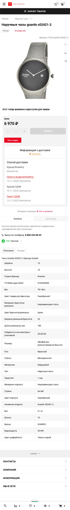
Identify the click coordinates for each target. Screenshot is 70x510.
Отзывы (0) (20, 30)
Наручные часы (21, 18)
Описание (8, 250)
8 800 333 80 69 (33, 235)
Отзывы (21, 250)
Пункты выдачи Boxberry (20, 177)
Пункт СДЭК (13, 196)
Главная (5, 18)
